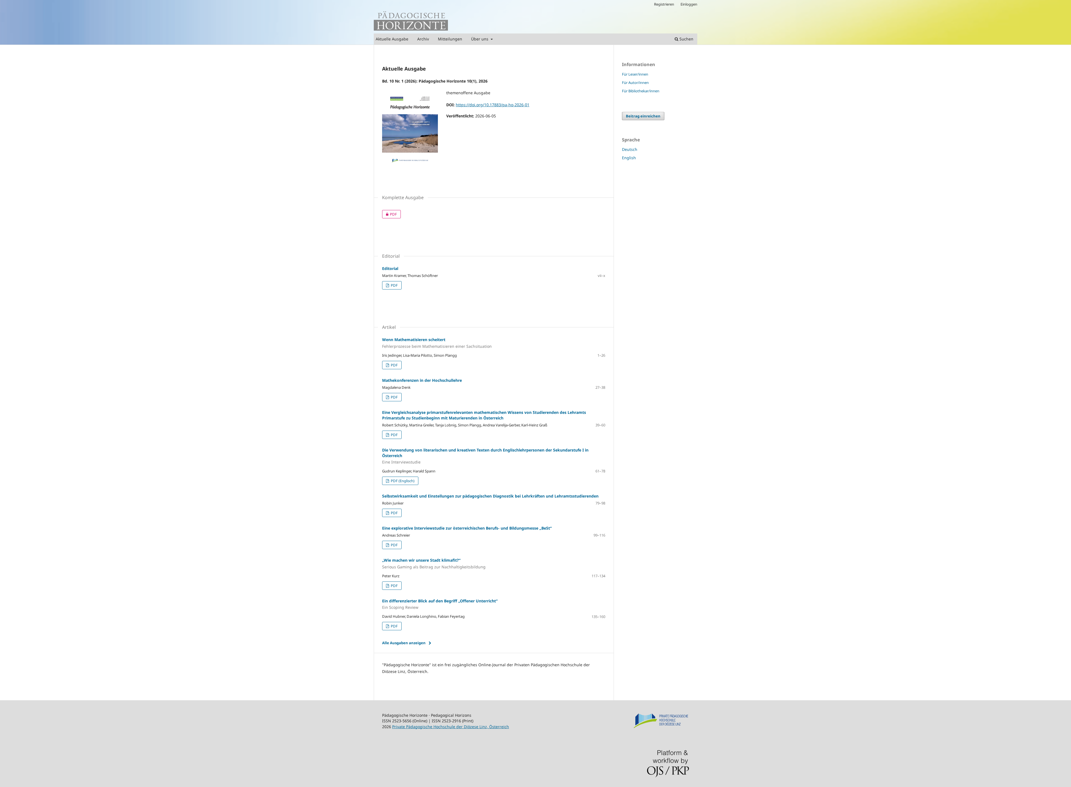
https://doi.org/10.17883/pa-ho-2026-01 (492, 104)
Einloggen (689, 4)
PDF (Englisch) (402, 480)
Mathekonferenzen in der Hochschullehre (422, 380)
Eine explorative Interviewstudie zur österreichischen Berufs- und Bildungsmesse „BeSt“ (467, 528)
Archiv (423, 39)
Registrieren (664, 4)
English (629, 157)
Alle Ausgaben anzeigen (404, 642)
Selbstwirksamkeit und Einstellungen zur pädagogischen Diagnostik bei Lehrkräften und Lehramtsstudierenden (490, 496)
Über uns (480, 39)
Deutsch (629, 149)
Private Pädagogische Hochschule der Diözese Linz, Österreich (450, 726)
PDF (389, 214)
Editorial (390, 268)
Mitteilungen (450, 39)
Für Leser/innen (635, 74)
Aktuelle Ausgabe (392, 39)
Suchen (685, 39)
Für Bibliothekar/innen (640, 90)
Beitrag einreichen (643, 116)
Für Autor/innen (635, 82)
